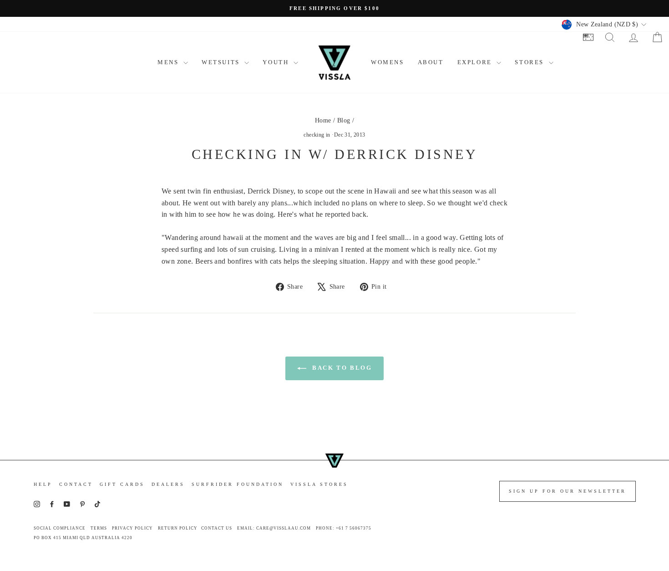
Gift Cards (122, 484)
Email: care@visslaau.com (274, 528)
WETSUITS (222, 62)
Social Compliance (60, 528)
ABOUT (431, 62)
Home (323, 120)
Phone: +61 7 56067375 (343, 528)
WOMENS (387, 62)
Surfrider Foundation (238, 484)
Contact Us (216, 528)
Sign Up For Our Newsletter (567, 491)
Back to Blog (341, 367)
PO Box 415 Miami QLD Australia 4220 (83, 537)
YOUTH (277, 62)
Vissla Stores (319, 484)
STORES (530, 62)
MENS (169, 62)
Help (43, 484)
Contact (76, 484)
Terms (99, 528)
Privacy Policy (132, 528)
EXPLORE (476, 62)
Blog (343, 120)
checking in (317, 135)
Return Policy (178, 528)
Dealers (168, 484)
